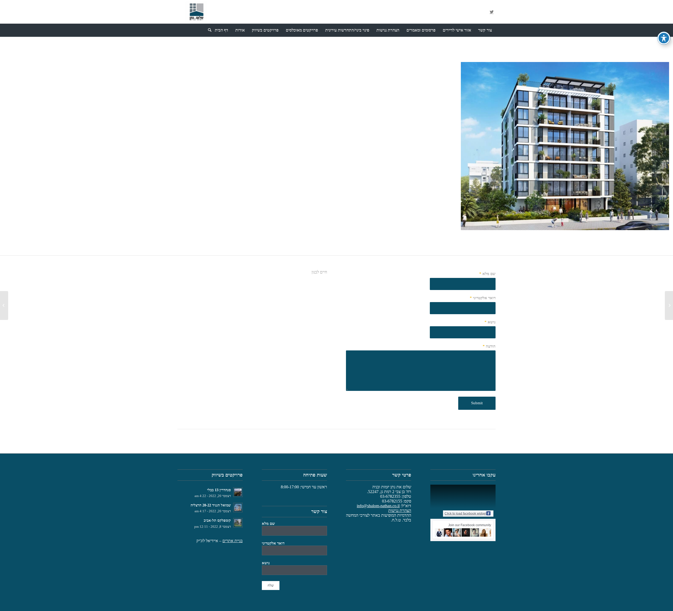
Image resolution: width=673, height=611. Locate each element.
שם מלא (487, 274)
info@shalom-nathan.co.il (378, 506)
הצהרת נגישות (399, 510)
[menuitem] (485, 30)
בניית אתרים (232, 540)
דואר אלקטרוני (483, 298)
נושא (490, 322)
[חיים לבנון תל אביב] (663, 224)
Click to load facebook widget (465, 513)
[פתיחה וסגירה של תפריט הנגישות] (663, 38)
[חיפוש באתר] (208, 30)
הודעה (489, 346)
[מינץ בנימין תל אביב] (669, 305)
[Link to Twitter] (492, 12)
